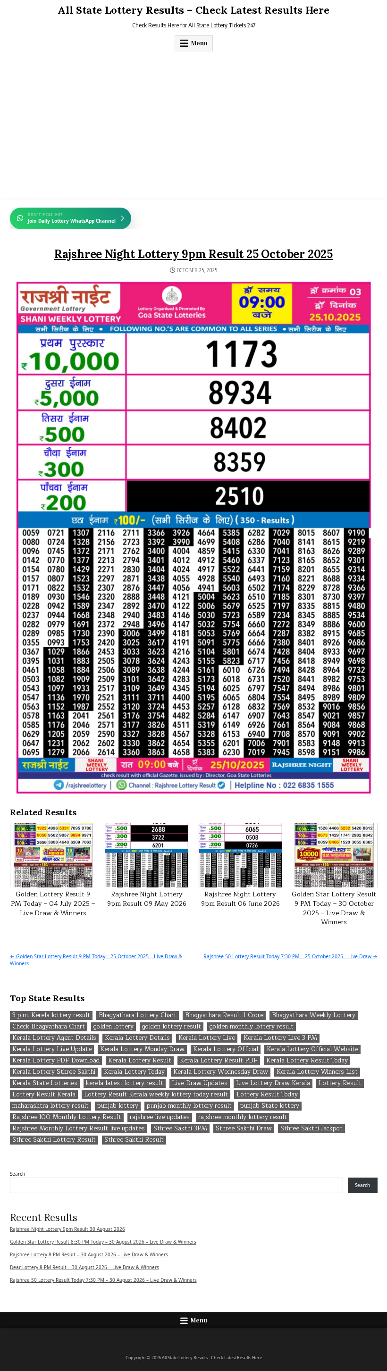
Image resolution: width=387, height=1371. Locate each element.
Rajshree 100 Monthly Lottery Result (66, 1117)
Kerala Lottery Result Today (307, 1060)
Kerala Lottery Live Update (52, 1049)
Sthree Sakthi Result (134, 1140)
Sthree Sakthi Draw (244, 1128)
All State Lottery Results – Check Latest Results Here (193, 10)
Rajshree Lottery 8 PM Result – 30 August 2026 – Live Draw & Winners (89, 1254)
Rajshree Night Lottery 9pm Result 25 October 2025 (193, 254)
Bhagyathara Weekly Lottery (313, 1015)
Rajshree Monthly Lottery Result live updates (78, 1128)
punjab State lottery (269, 1106)
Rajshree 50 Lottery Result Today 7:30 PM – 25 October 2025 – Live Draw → (290, 956)
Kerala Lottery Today (134, 1072)
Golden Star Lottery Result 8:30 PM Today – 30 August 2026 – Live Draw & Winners (103, 1241)
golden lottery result (171, 1026)
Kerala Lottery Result (139, 1060)
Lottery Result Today (267, 1094)
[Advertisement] (193, 122)
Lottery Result (340, 1083)
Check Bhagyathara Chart (48, 1026)
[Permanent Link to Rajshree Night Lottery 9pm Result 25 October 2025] (194, 537)
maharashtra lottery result (50, 1106)
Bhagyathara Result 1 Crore (224, 1015)
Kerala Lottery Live (206, 1038)
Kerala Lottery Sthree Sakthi (53, 1072)
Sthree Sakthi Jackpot (311, 1128)
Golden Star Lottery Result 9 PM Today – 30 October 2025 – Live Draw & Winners (334, 908)
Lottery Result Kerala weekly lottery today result (156, 1094)
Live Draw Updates (199, 1083)
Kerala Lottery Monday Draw (142, 1049)
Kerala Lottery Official (225, 1049)
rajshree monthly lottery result (242, 1117)
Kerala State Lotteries (44, 1083)
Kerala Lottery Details (137, 1038)
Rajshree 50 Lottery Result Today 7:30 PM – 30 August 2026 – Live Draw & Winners (103, 1280)
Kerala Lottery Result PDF (219, 1060)
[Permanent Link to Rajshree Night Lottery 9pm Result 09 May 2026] (146, 855)
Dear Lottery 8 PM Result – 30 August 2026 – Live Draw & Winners (84, 1267)
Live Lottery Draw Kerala (273, 1083)
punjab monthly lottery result (189, 1106)
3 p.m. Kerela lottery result (51, 1015)
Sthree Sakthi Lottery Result (54, 1140)
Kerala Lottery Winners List (317, 1072)
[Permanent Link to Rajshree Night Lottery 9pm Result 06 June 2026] (240, 855)
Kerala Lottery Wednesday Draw (220, 1072)
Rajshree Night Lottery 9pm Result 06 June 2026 (240, 899)
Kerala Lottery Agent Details (54, 1038)
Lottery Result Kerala (44, 1094)
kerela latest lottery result (124, 1083)
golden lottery (113, 1026)
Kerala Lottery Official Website (312, 1049)
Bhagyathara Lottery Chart (138, 1015)
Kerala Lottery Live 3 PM (280, 1038)
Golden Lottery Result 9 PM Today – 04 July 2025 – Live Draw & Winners (53, 903)
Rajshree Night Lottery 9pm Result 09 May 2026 (146, 899)
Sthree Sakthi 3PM (180, 1128)
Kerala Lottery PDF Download (56, 1060)
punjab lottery (117, 1106)
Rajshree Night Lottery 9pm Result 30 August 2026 (67, 1229)
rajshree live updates (160, 1117)
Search (17, 1173)
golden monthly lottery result (252, 1026)
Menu (199, 43)
